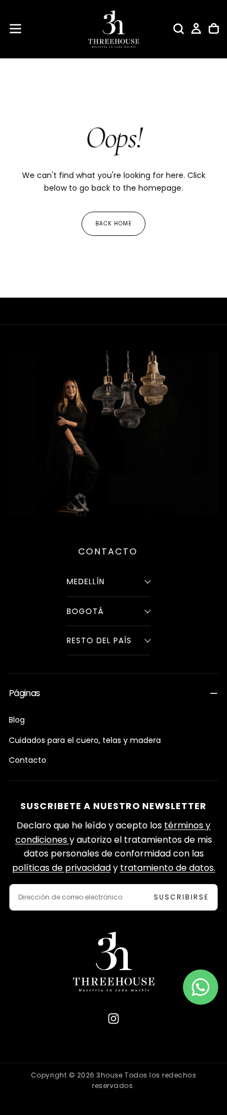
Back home (113, 223)
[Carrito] (213, 28)
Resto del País (99, 640)
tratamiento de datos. (167, 867)
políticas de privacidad (61, 867)
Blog (17, 719)
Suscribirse (181, 897)
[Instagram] (113, 1018)
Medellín (86, 581)
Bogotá (85, 611)
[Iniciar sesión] (196, 28)
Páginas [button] (24, 693)
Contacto (27, 760)
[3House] (113, 961)
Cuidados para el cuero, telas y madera (85, 740)
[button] (15, 28)
